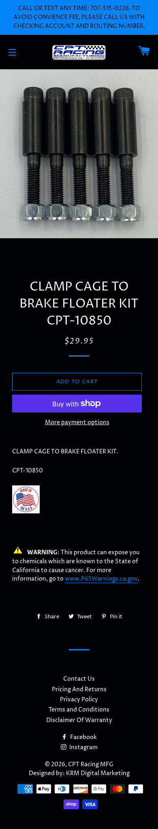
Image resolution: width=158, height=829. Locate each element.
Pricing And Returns (79, 689)
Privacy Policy (79, 699)
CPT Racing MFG (90, 764)
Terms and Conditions (79, 710)
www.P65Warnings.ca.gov (101, 579)
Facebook (83, 737)
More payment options (77, 422)
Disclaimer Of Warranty (79, 720)
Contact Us (79, 679)
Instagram (83, 747)
